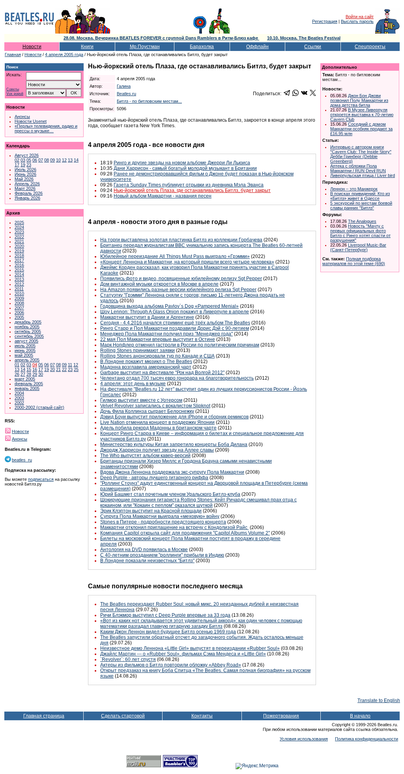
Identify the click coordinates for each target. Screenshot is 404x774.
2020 (19, 246)
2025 (19, 222)
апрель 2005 (27, 360)
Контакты (202, 716)
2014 (19, 274)
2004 (19, 393)
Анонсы (22, 116)
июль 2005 (25, 345)
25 (76, 369)
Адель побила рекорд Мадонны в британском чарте (158, 428)
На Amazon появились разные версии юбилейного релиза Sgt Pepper (178, 289)
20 (52, 369)
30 (40, 374)
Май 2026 (24, 179)
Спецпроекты (370, 46)
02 (17, 160)
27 (23, 374)
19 (23, 164)
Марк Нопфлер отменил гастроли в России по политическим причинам (179, 345)
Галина (124, 86)
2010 (19, 293)
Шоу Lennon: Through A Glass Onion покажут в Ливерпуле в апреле (174, 311)
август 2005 (26, 341)
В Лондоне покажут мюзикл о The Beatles (146, 361)
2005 (19, 317)
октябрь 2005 (28, 331)
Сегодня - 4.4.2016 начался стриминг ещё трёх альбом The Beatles (175, 323)
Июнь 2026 (25, 174)
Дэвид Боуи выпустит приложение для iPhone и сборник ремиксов (174, 417)
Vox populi (14, 94)
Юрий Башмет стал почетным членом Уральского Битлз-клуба (170, 494)
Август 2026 (27, 155)
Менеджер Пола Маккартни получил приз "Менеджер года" (166, 334)
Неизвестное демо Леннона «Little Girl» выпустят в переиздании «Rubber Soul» (190, 648)
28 (28, 374)
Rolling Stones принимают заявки (137, 350)
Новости (31, 46)
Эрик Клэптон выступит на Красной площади (151, 511)
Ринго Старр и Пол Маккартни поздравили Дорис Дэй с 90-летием (174, 328)
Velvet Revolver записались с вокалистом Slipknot (155, 406)
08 (46, 160)
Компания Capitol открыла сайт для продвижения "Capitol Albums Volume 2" (185, 533)
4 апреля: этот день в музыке (133, 383)
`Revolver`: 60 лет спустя (128, 659)
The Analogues (362, 221)
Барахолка (202, 46)
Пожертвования (281, 716)
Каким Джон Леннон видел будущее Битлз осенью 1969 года (168, 632)
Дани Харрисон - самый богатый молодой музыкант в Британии (185, 168)
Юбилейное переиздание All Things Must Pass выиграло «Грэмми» (175, 256)
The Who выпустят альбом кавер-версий (145, 455)
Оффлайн (257, 46)
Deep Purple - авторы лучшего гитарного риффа (154, 477)
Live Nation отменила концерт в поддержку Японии (157, 422)
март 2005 (25, 379)
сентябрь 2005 (29, 336)
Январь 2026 (27, 198)
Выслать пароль (357, 21)
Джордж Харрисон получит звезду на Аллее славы (157, 450)
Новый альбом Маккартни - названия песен (162, 196)
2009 (19, 298)
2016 (19, 265)
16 (34, 369)
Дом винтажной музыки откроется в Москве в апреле (159, 284)
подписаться (41, 479)
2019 (19, 251)
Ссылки (312, 46)
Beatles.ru (126, 93)
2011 (19, 288)
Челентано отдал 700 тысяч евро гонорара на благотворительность (177, 378)
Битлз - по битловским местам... (149, 101)
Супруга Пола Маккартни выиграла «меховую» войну (159, 516)
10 (58, 160)
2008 (19, 303)
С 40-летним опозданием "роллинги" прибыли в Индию (162, 555)
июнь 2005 (25, 350)
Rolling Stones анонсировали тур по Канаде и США (157, 356)
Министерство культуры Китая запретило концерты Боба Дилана (173, 444)
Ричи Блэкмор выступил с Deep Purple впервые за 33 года (165, 615)
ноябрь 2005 (27, 326)
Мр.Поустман (145, 46)
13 (70, 160)
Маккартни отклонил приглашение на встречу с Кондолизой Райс (174, 527)
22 (64, 369)
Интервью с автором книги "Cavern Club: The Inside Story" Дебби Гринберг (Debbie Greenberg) (360, 154)
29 (34, 374)
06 (34, 160)
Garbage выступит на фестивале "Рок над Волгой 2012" (162, 372)
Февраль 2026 (29, 193)
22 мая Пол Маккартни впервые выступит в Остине (157, 339)
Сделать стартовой (123, 716)
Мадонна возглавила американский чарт (145, 367)
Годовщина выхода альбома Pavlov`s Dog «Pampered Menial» (169, 306)
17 (17, 164)
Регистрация (324, 21)
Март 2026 (25, 188)
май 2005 (24, 355)
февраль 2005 (29, 383)
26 (17, 374)
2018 (19, 255)
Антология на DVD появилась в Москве (144, 549)
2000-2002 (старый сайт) (39, 407)
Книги (87, 46)
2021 (19, 241)
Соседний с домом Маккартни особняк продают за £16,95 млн (361, 129)
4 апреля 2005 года (64, 54)
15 (28, 369)
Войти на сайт (360, 16)
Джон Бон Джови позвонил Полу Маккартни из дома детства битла (359, 100)
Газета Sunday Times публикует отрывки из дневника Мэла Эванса (189, 185)
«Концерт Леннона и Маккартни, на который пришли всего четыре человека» (187, 262)
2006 (19, 312)
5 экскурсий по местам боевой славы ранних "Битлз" (361, 205)
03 (23, 160)
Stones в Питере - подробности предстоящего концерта (163, 522)
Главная (13, 54)
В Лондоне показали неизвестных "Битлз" (147, 560)
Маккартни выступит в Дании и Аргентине (147, 317)
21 (58, 369)
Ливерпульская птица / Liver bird (362, 175)
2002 (19, 402)
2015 (19, 269)
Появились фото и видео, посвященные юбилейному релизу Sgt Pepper (181, 278)
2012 (19, 284)
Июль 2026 (25, 169)
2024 (19, 227)
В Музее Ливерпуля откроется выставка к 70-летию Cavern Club (361, 114)
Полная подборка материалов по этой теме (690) (353, 261)
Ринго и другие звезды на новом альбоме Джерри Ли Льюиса (182, 163)
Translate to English (378, 700)
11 (70, 364)
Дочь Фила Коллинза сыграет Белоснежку (147, 411)
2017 (19, 260)
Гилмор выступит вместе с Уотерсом (141, 400)
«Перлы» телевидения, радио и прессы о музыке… (46, 128)
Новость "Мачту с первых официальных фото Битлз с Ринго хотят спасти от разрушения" (360, 233)
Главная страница (43, 716)
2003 (19, 397)
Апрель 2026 (27, 183)
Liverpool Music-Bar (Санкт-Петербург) (358, 247)
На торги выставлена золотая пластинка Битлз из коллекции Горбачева (181, 240)
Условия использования (304, 738)
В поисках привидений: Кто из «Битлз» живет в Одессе (360, 196)
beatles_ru (22, 460)
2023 (19, 232)
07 (40, 160)
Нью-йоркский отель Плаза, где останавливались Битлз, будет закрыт (192, 190)
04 (34, 364)
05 (28, 160)
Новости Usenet (31, 121)
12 (64, 160)
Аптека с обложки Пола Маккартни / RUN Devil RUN (358, 168)
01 (17, 364)
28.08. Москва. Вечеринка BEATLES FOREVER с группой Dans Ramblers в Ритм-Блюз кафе (161, 38)
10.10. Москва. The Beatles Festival (303, 38)
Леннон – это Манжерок (354, 188)
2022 (19, 236)
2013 (19, 279)
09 (52, 160)
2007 (19, 307)
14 (76, 160)
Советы (12, 89)
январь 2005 (27, 388)
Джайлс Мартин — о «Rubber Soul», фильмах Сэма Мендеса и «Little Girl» (183, 654)
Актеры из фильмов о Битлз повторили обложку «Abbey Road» (170, 665)
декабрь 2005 (28, 322)
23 (28, 164)
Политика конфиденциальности (366, 738)
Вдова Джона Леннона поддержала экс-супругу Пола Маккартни (172, 472)
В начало (360, 716)
